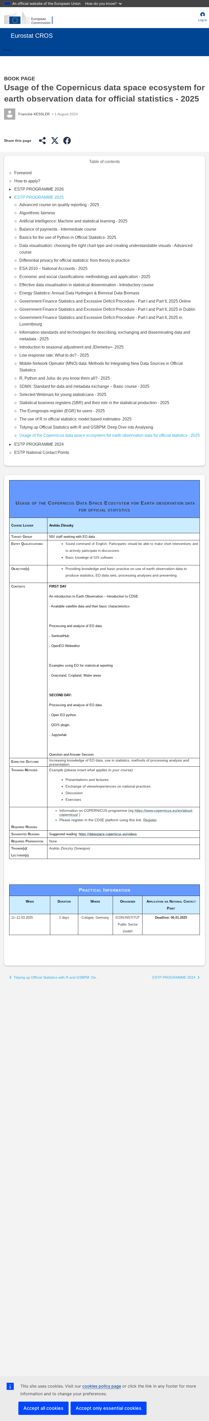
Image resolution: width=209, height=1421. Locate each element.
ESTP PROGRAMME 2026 (39, 189)
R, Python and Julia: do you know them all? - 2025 (64, 378)
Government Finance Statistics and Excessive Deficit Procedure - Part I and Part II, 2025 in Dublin (107, 309)
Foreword (23, 173)
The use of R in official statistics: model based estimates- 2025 (75, 419)
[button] (202, 17)
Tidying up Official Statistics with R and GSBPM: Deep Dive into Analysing (86, 427)
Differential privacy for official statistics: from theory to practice (74, 260)
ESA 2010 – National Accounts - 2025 (53, 268)
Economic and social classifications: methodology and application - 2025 (84, 277)
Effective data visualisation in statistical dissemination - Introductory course (86, 285)
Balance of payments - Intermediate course (57, 229)
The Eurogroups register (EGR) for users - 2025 (62, 411)
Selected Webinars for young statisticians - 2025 (62, 394)
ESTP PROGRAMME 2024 (39, 444)
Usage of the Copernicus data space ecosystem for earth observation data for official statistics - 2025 (109, 435)
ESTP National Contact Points (41, 452)
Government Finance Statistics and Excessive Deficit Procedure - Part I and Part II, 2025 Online (105, 301)
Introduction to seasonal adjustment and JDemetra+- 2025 (71, 347)
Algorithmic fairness (37, 213)
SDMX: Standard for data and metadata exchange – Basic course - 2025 (84, 386)
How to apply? (27, 181)
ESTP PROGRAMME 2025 (39, 197)
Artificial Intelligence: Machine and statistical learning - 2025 (73, 221)
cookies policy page (101, 1386)
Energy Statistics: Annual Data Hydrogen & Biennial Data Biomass (79, 293)
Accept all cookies (43, 1408)
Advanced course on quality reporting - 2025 (59, 205)
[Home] (28, 17)
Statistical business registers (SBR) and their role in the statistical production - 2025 (94, 403)
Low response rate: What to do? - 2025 (54, 355)
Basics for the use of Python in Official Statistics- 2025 (67, 237)
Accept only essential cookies (108, 1408)
